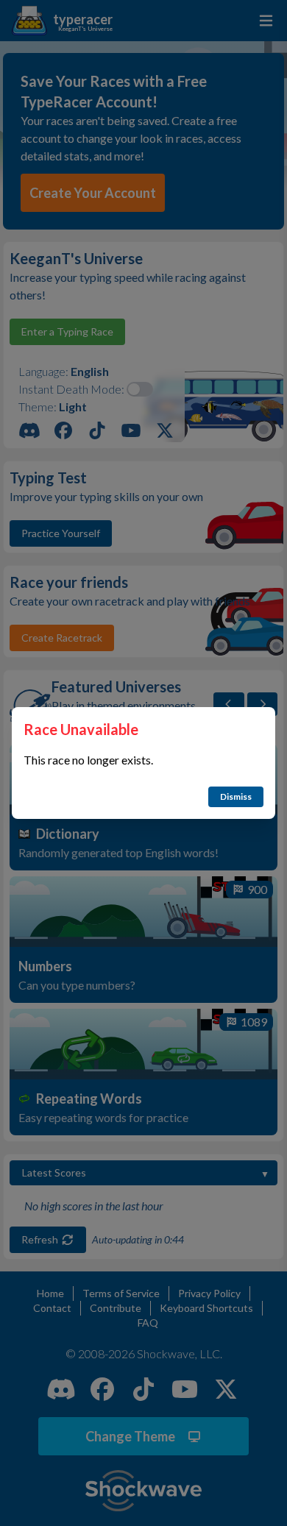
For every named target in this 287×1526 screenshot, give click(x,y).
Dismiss (236, 796)
